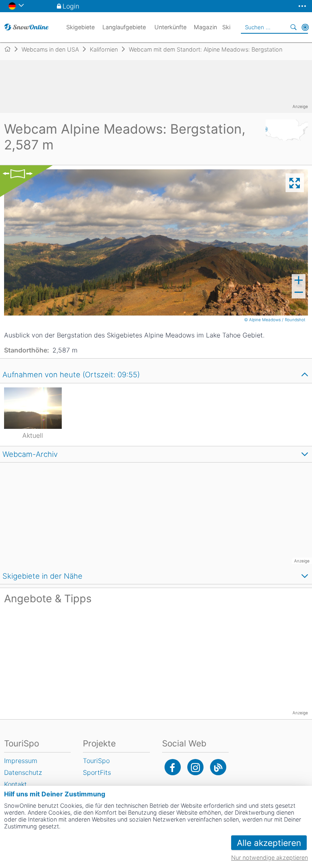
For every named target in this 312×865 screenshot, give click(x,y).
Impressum (20, 761)
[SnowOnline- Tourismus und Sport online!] (10, 49)
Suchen (293, 27)
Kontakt (15, 784)
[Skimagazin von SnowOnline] (218, 767)
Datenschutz (23, 772)
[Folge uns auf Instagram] (195, 767)
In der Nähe (305, 27)
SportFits (97, 772)
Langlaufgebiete (124, 27)
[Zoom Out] (299, 292)
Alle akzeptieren (269, 843)
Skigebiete (80, 27)
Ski (226, 27)
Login (71, 6)
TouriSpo (96, 761)
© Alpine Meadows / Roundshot (275, 319)
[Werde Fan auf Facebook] (173, 767)
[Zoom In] (299, 280)
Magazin (205, 27)
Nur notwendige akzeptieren (269, 857)
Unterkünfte (170, 27)
